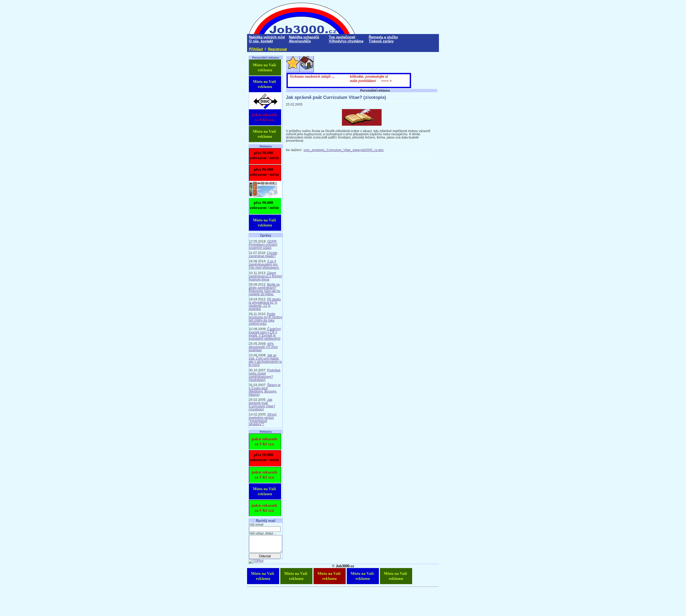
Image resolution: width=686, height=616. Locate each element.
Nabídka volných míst (267, 37)
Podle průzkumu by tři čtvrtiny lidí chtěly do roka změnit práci (265, 318)
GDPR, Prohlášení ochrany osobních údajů (263, 244)
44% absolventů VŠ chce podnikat (263, 347)
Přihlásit (256, 49)
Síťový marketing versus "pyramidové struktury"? (263, 419)
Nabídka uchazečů (304, 37)
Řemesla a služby (383, 37)
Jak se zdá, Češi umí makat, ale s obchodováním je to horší (265, 360)
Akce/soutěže (300, 41)
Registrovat (277, 49)
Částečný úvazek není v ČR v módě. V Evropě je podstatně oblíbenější (265, 333)
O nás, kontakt (261, 41)
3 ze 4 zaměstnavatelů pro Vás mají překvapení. (264, 264)
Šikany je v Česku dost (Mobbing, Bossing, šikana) (265, 389)
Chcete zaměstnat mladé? (263, 254)
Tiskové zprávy (381, 41)
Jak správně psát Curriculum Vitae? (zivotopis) (262, 404)
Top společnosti (342, 37)
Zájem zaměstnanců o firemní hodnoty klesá (265, 276)
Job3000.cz (345, 566)
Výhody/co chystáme (346, 41)
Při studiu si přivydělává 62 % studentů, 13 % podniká (265, 304)
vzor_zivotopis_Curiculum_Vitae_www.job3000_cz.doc (344, 150)
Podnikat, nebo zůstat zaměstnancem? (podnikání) (265, 375)
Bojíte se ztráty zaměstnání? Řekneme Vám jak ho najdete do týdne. (264, 289)
